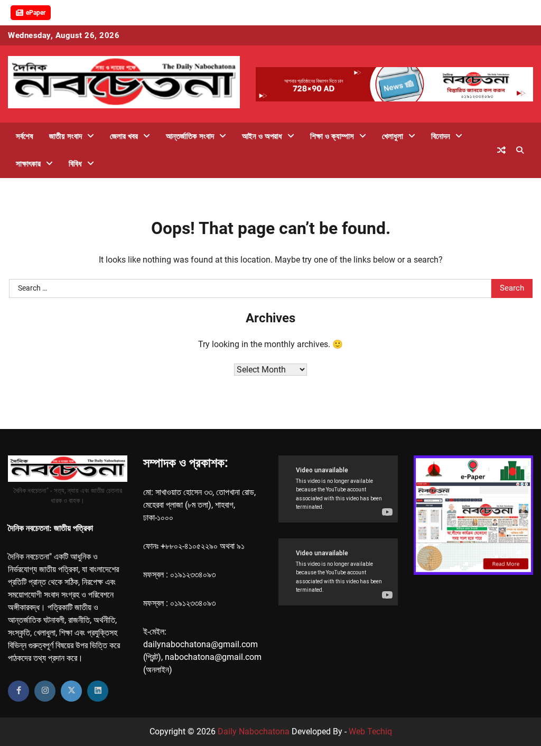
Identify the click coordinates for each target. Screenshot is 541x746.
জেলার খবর (124, 136)
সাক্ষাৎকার (28, 164)
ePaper (35, 12)
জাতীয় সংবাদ (65, 136)
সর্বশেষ (24, 136)
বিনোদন (440, 136)
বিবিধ (75, 164)
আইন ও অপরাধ (262, 136)
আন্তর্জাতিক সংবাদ (190, 136)
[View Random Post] (501, 150)
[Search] (520, 150)
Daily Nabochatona (254, 731)
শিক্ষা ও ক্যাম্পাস (332, 136)
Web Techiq (370, 731)
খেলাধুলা (392, 136)
